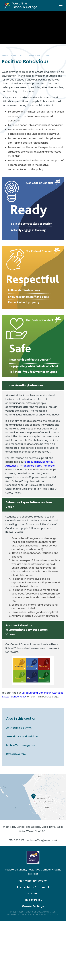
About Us (17, 55)
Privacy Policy (33, 900)
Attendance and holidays (22, 736)
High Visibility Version (33, 880)
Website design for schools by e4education (32, 914)
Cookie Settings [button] (33, 906)
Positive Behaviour (37, 55)
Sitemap (33, 893)
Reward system (16, 754)
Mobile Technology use (20, 745)
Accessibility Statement (33, 887)
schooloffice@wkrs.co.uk (42, 840)
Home (5, 55)
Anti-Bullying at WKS (19, 727)
